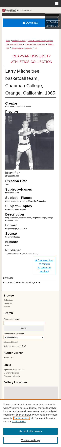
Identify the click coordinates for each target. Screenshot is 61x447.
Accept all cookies (30, 431)
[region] (30, 423)
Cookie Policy (19, 421)
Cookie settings (21, 418)
